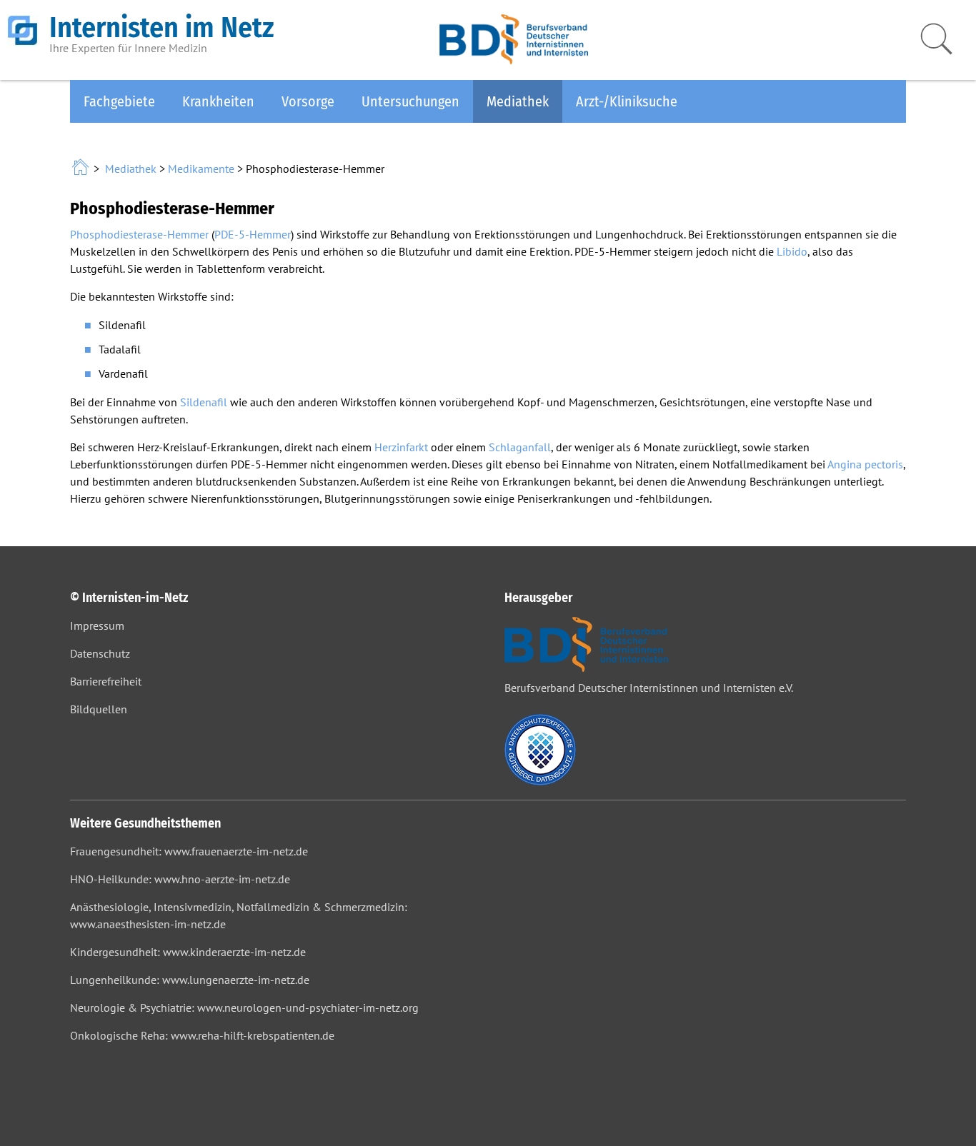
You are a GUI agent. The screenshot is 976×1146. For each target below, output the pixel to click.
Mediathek (518, 101)
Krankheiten (218, 101)
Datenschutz (100, 653)
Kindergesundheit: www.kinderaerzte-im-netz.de (188, 952)
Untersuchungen (410, 101)
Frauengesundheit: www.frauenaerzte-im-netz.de (189, 851)
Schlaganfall (520, 447)
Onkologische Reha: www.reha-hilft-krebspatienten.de (202, 1035)
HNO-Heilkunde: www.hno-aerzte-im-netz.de (180, 879)
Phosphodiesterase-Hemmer (139, 234)
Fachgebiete (119, 101)
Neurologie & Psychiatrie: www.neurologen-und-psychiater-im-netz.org (244, 1007)
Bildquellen (98, 709)
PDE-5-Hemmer (252, 234)
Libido (792, 251)
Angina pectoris (865, 464)
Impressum (97, 625)
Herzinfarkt (401, 447)
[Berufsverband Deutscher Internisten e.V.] (513, 60)
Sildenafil (203, 402)
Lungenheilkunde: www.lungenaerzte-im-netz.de (189, 979)
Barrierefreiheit (105, 681)
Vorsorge (308, 101)
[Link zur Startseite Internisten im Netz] (82, 168)
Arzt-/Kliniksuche (626, 101)
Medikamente (201, 168)
